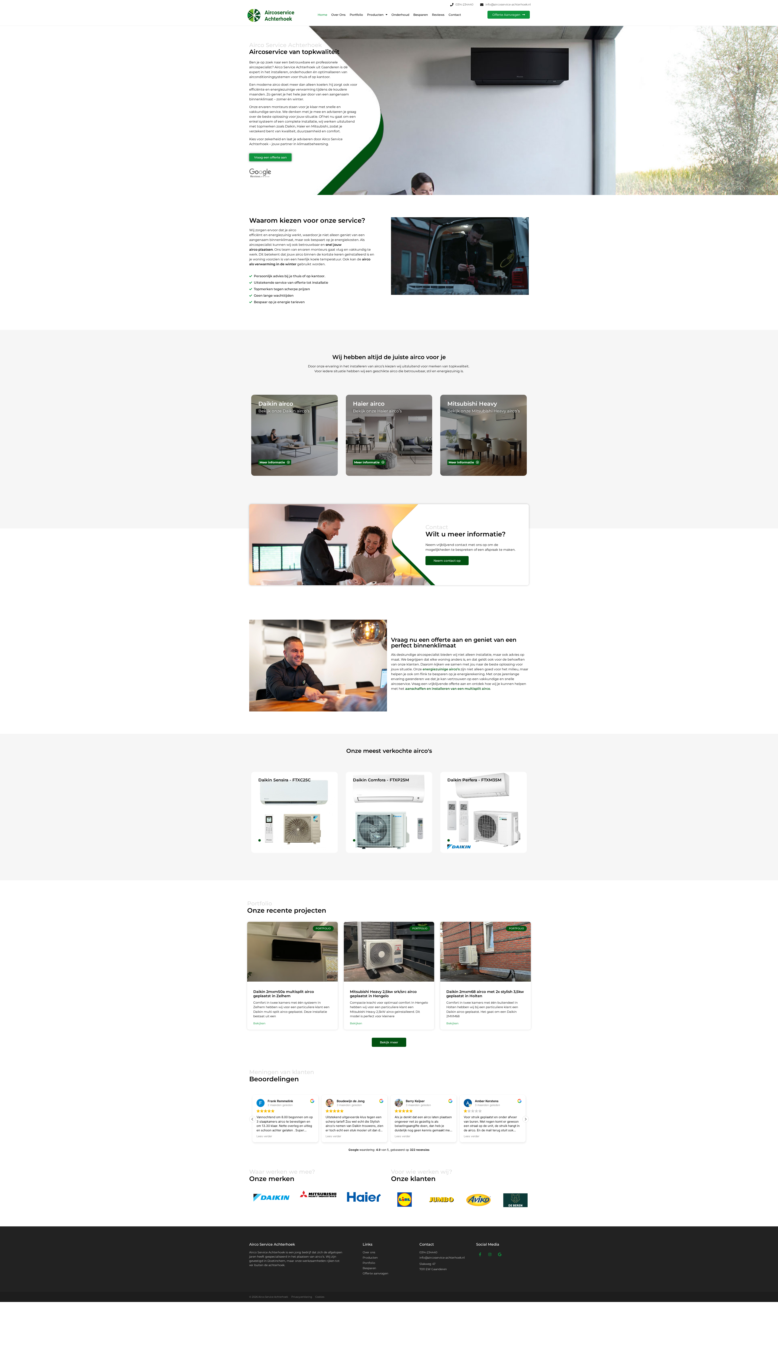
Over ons (338, 15)
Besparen (420, 15)
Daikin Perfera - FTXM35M (474, 780)
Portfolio (356, 15)
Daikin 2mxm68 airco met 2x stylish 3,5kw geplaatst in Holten (485, 993)
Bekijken (259, 1023)
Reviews (438, 15)
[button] (526, 1119)
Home (322, 15)
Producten (375, 15)
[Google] (500, 1254)
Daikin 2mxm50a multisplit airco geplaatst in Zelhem (283, 993)
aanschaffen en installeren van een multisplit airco (447, 689)
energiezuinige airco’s (441, 669)
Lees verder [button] (264, 1136)
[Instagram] (490, 1254)
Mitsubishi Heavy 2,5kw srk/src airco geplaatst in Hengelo (383, 993)
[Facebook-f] (480, 1254)
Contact (455, 15)
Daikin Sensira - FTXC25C (284, 780)
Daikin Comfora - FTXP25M (381, 780)
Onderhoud (400, 15)
